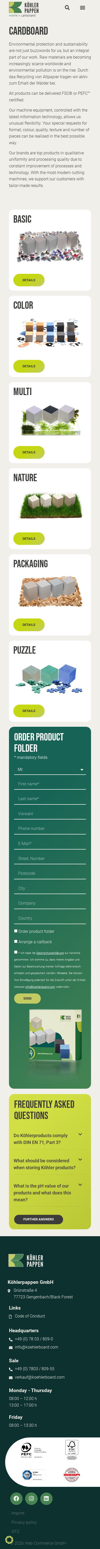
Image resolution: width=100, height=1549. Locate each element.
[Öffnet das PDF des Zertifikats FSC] (71, 1450)
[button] (67, 7)
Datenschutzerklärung (50, 953)
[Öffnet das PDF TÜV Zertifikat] (33, 1474)
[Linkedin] (46, 1498)
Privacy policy (24, 1522)
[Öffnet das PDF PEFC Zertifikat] (33, 1450)
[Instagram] (31, 1498)
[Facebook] (16, 1498)
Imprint (18, 1513)
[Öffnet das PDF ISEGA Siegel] (72, 1474)
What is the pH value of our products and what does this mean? (42, 1192)
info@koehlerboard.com (40, 987)
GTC (15, 1531)
